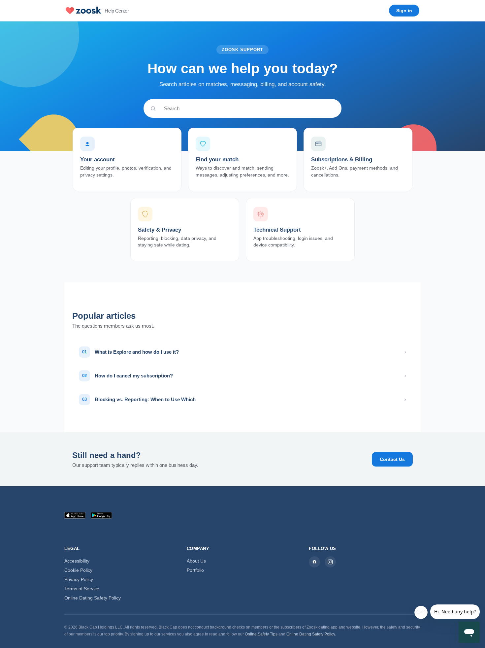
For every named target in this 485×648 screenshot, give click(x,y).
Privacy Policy (78, 579)
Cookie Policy (78, 570)
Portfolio (195, 570)
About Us (196, 561)
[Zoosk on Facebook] (314, 561)
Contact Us (392, 459)
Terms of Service (81, 588)
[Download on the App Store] (74, 515)
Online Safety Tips (261, 634)
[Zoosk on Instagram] (330, 561)
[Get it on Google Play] (101, 515)
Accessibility (76, 561)
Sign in (404, 10)
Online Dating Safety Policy (92, 597)
